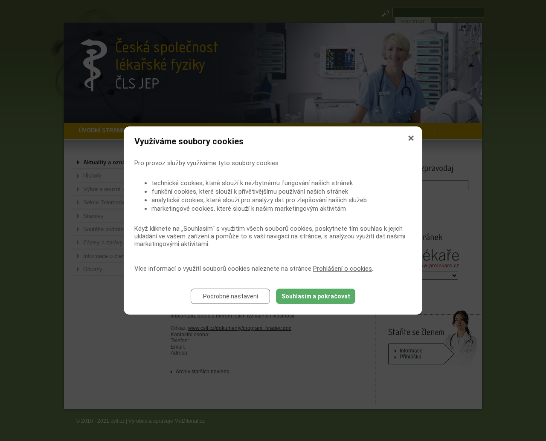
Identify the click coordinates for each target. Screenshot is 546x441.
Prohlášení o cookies (342, 268)
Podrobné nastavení (230, 296)
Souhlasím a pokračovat (316, 296)
